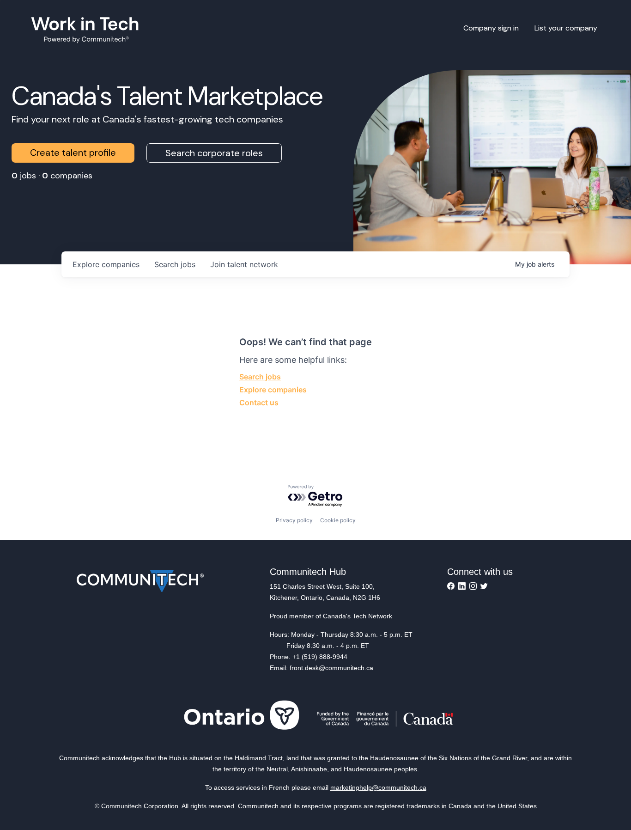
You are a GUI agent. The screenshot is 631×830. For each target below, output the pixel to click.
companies (106, 264)
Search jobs (260, 376)
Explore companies (273, 389)
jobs (174, 264)
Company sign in (491, 28)
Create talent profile (73, 152)
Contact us (259, 402)
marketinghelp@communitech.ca (378, 787)
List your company (565, 28)
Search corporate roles (214, 153)
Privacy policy (294, 520)
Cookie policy (338, 520)
